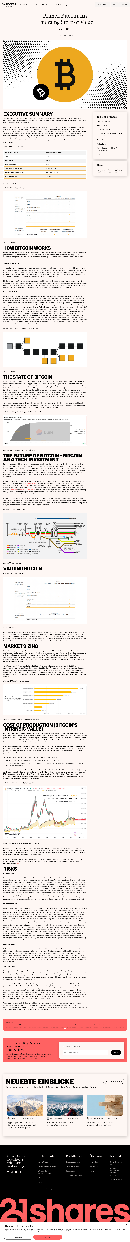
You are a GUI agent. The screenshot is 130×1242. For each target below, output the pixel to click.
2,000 (26, 485)
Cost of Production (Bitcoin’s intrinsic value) (107, 149)
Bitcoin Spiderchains (27, 490)
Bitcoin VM (13, 490)
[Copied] (110, 171)
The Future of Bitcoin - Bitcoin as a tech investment (109, 134)
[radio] (66, 1046)
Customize (18, 1237)
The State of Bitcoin (104, 129)
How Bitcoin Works (103, 125)
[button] (24, 5)
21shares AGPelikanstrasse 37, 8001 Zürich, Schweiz (115, 1172)
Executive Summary (104, 121)
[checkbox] (92, 1046)
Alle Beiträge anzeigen (114, 1081)
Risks (99, 154)
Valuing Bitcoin (102, 140)
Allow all (48, 1237)
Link (18, 863)
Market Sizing (101, 144)
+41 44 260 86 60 (116, 1179)
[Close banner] (127, 1224)
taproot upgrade (30, 483)
